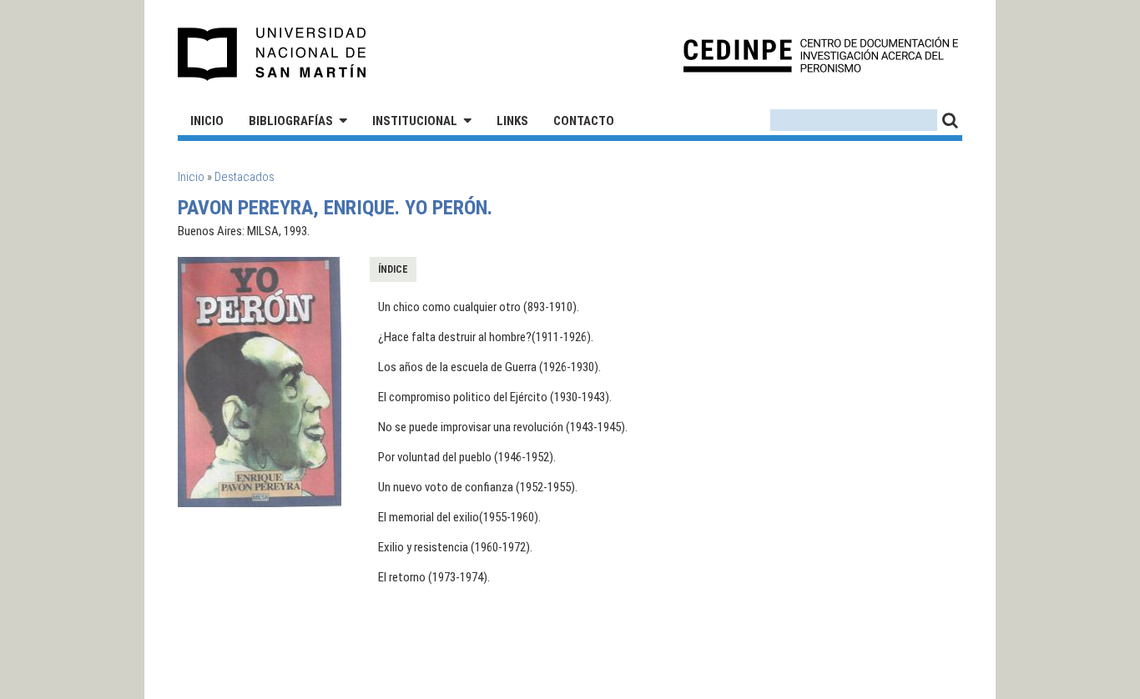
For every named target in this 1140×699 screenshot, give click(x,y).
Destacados (244, 176)
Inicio (207, 120)
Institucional (414, 120)
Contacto (583, 120)
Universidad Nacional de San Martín (272, 54)
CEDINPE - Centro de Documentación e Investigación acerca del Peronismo (820, 55)
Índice (393, 269)
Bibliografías (291, 120)
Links (512, 120)
